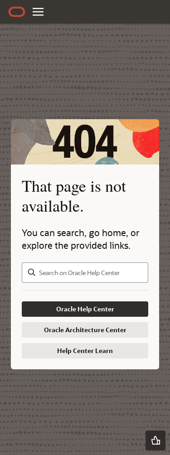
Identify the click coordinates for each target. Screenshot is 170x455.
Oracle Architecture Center (85, 330)
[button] (155, 440)
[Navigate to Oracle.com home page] (16, 11)
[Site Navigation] (38, 12)
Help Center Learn (85, 350)
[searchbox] (85, 272)
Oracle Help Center (85, 309)
